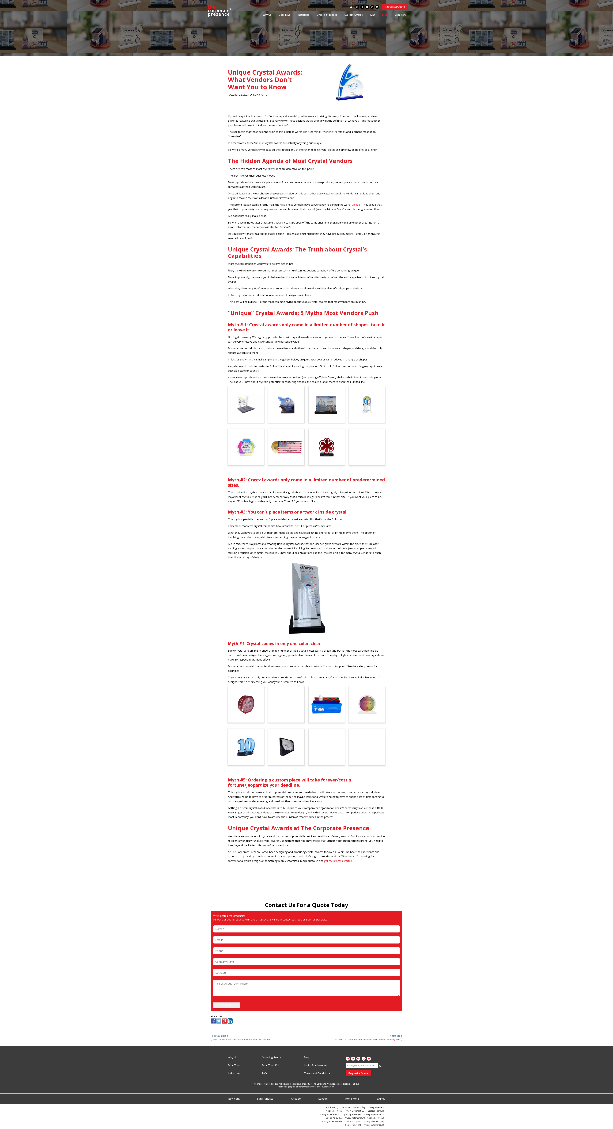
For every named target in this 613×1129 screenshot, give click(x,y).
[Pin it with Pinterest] (224, 1022)
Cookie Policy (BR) (353, 1125)
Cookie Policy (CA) (334, 1118)
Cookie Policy (332, 1107)
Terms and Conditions (317, 1073)
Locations (401, 14)
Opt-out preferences (352, 1114)
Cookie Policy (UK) (375, 1111)
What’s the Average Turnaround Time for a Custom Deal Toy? (241, 1039)
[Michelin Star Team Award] (327, 447)
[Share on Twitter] (218, 1022)
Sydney (381, 1098)
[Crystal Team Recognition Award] (246, 404)
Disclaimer (346, 1107)
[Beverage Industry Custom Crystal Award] (367, 447)
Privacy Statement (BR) (374, 1125)
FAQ (372, 14)
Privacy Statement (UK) (330, 1114)
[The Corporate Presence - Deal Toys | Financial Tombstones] (220, 11)
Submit (226, 1005)
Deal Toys (284, 14)
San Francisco (265, 1098)
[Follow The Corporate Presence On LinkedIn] (357, 7)
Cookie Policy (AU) (375, 1118)
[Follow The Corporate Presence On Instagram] (372, 7)
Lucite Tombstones (315, 1065)
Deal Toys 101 (270, 1065)
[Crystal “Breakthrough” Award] (246, 447)
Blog (385, 14)
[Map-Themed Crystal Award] (286, 747)
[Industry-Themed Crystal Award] (327, 404)
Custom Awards (353, 14)
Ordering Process (327, 14)
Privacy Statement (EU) (355, 1111)
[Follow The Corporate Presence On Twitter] (377, 7)
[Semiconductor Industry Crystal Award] (367, 704)
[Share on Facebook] (213, 1022)
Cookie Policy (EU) (334, 1111)
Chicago (296, 1098)
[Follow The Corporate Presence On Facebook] (362, 7)
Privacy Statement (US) (374, 1114)
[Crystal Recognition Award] (286, 404)
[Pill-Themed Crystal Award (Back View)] (327, 747)
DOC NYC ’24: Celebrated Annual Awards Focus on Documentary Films (367, 1039)
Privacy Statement (376, 1107)
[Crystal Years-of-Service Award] (367, 404)
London (323, 1098)
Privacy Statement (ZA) (374, 1121)
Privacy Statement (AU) (332, 1121)
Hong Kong (352, 1098)
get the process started (338, 861)
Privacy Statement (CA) (355, 1118)
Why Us (267, 14)
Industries (303, 14)
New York (234, 1098)
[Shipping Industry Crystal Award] (327, 704)
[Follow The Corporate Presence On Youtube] (367, 7)
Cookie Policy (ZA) (353, 1121)
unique (356, 204)
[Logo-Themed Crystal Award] (367, 747)
